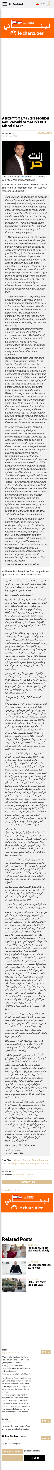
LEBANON (29, 1174)
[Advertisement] (27, 85)
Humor (18, 12)
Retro (28, 12)
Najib (14, 133)
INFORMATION (18, 1174)
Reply (45, 1352)
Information (44, 133)
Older (12, 1458)
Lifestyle (6, 12)
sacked (23, 176)
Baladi (37, 12)
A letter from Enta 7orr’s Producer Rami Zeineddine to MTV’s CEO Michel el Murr (25, 122)
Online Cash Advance (14, 1436)
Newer (35, 1458)
